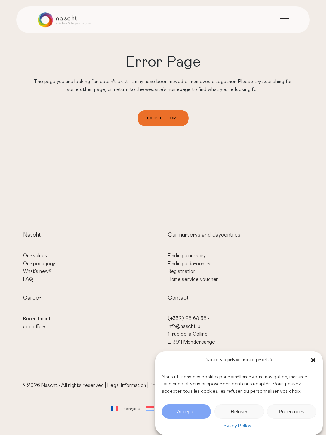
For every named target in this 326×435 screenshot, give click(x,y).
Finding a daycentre (190, 263)
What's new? (37, 271)
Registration (182, 271)
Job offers (34, 326)
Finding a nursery (187, 255)
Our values (35, 255)
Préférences (291, 411)
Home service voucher (193, 279)
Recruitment (37, 318)
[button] (313, 360)
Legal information (126, 385)
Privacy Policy (236, 426)
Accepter (186, 411)
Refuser (239, 411)
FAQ (28, 279)
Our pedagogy (39, 263)
